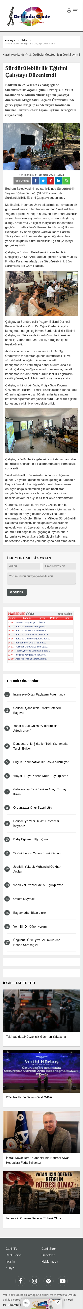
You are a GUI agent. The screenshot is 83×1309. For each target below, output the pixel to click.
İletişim (10, 1261)
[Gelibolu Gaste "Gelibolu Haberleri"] (29, 16)
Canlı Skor (49, 1248)
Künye (10, 1268)
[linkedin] (58, 180)
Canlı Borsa (14, 1255)
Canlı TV (12, 1248)
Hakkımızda (50, 1261)
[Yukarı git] (75, 1301)
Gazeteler (48, 1255)
